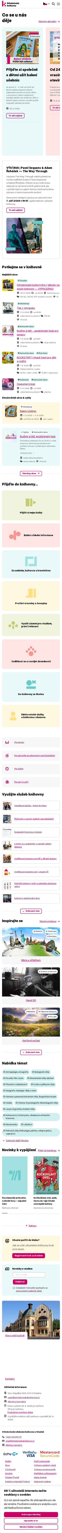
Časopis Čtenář (12, 1477)
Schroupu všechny (31, 1514)
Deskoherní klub (26, 384)
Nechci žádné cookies (31, 1527)
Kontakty (10, 1378)
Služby (8, 1461)
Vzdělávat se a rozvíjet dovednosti (31, 661)
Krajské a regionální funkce (17, 1481)
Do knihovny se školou (31, 694)
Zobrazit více (33, 911)
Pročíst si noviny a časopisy (31, 603)
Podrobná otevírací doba (20, 1412)
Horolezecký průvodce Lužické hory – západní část (14, 1201)
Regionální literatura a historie (28, 832)
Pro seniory (19, 742)
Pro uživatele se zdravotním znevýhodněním (34, 755)
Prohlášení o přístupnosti (45, 1473)
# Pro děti (52, 1017)
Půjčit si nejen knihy (31, 512)
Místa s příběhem (31, 960)
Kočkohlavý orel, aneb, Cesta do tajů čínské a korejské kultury (45, 1201)
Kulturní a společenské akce (27, 898)
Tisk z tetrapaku (26, 308)
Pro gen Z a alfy (21, 782)
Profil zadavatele (42, 1461)
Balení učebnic (28, 411)
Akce (7, 1465)
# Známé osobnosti (48, 971)
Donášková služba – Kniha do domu (30, 805)
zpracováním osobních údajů (29, 1291)
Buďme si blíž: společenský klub (37, 436)
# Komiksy (52, 936)
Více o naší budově (14, 1335)
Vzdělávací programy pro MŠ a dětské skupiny (35, 858)
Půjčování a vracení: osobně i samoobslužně (34, 819)
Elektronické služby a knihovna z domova (33, 716)
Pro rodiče (18, 769)
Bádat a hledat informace (38, 535)
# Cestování (51, 931)
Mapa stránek (40, 1477)
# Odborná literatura (48, 1011)
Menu (58, 3)
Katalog (8, 1473)
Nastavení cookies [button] (42, 1481)
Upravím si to (31, 1520)
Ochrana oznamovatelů (44, 1469)
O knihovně (10, 1469)
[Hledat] (53, 3)
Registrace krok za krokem (29, 1255)
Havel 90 (31, 1000)
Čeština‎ (46, 3)
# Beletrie (38, 931)
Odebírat (20, 1281)
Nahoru (32, 1225)
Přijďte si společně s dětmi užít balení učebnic (22, 74)
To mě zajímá (15, 115)
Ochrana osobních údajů (45, 1465)
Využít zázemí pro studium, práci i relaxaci (36, 625)
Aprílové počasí (31, 1040)
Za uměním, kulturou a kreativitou (31, 570)
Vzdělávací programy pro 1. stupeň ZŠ (31, 872)
